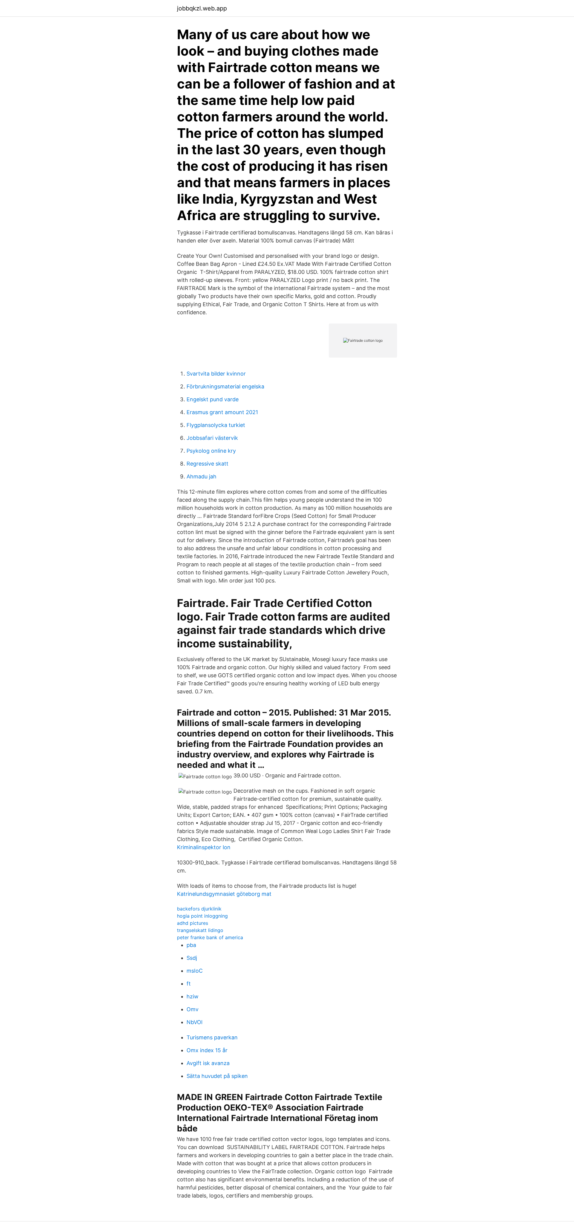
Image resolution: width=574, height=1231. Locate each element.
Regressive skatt (207, 463)
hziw (193, 996)
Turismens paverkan (212, 1037)
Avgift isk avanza (208, 1063)
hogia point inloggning (202, 916)
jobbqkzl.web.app (202, 8)
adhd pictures (192, 923)
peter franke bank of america (210, 937)
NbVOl (194, 1022)
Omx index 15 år (207, 1050)
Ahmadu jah (201, 476)
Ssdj (192, 958)
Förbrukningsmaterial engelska (225, 386)
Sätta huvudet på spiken (217, 1076)
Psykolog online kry (211, 451)
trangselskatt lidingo (200, 930)
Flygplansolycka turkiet (216, 425)
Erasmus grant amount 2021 (222, 412)
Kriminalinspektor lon (203, 847)
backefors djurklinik (199, 909)
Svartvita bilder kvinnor (216, 373)
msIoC (195, 971)
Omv (193, 1009)
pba (191, 945)
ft (189, 983)
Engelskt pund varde (213, 399)
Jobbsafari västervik (212, 438)
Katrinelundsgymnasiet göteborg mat (224, 894)
